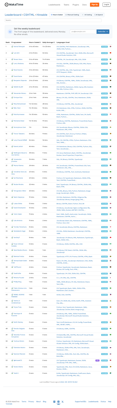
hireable (104, 46)
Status (103, 402)
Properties (78, 155)
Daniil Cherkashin (20, 208)
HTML (73, 76)
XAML (68, 324)
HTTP (67, 256)
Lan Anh (17, 53)
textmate (78, 172)
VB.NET (62, 324)
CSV (89, 140)
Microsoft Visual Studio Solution (76, 316)
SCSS (65, 263)
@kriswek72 (18, 360)
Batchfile (62, 335)
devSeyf (17, 237)
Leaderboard (13, 14)
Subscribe (102, 32)
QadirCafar (17, 273)
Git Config (65, 269)
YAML (84, 70)
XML (87, 46)
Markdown (73, 46)
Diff (76, 93)
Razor (89, 63)
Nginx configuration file (81, 208)
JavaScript (82, 46)
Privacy (31, 402)
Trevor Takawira (19, 134)
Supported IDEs (80, 402)
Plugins (76, 5)
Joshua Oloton (19, 341)
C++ (58, 278)
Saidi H (16, 373)
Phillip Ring (17, 282)
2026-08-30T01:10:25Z (68, 382)
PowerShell (83, 121)
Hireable (42, 14)
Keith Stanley (18, 322)
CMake (84, 134)
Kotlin (59, 110)
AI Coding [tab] (88, 15)
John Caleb (18, 214)
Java (61, 153)
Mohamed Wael (19, 121)
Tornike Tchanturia (20, 227)
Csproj (81, 87)
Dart (81, 76)
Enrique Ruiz (18, 97)
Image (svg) (79, 309)
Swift (89, 114)
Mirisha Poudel (19, 277)
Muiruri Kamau (19, 165)
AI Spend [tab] (99, 15)
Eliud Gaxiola (18, 70)
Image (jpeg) (75, 199)
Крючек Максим (19, 354)
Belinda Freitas (19, 256)
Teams (66, 5)
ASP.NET (74, 210)
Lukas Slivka (18, 203)
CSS (62, 49)
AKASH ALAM (18, 87)
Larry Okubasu (19, 63)
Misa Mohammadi (20, 104)
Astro (73, 216)
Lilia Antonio (18, 220)
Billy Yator (17, 108)
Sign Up (95, 5)
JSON (59, 49)
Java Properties (68, 155)
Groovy (72, 134)
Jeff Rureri (17, 267)
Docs (84, 5)
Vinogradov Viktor (20, 191)
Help (109, 402)
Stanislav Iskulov (19, 347)
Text (76, 53)
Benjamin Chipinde (20, 80)
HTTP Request (62, 72)
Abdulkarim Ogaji (19, 231)
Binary (76, 63)
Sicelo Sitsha (18, 367)
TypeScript (77, 70)
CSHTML (29, 14)
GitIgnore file (81, 197)
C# (58, 46)
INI (83, 204)
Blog (44, 402)
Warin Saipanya (19, 197)
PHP (67, 46)
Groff (62, 322)
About (38, 402)
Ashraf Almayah (19, 46)
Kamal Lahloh (18, 146)
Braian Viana (18, 59)
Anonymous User (20, 127)
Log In (106, 5)
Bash (88, 70)
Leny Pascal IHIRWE (20, 140)
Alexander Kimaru (20, 93)
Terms (24, 402)
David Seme (18, 76)
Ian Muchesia (18, 178)
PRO (97, 360)
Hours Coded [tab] (58, 15)
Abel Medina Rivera (20, 250)
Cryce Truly (17, 307)
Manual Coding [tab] (73, 15)
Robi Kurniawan (19, 114)
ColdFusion (82, 373)
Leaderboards (54, 5)
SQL (60, 63)
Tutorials (9, 404)
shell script (73, 214)
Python (67, 49)
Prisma (74, 256)
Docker (62, 83)
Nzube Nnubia (18, 184)
